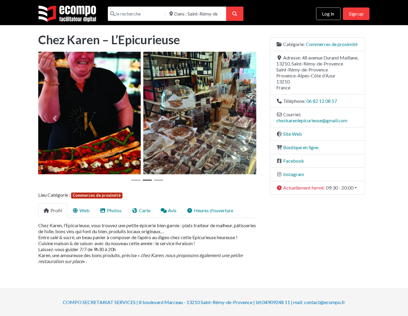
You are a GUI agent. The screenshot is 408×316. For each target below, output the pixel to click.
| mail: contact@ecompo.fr (318, 302)
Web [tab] (84, 210)
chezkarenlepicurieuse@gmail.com (311, 120)
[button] (54, 118)
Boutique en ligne (300, 147)
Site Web (292, 134)
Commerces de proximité (97, 195)
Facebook (293, 161)
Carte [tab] (145, 210)
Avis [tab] (172, 210)
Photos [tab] (114, 210)
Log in (328, 13)
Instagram (293, 174)
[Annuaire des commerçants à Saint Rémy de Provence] (68, 12)
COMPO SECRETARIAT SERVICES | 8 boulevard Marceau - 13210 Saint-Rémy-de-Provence (157, 302)
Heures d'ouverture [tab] (213, 210)
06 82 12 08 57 (321, 101)
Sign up (356, 13)
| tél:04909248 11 (271, 302)
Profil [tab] (56, 210)
